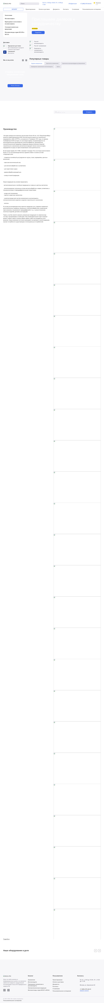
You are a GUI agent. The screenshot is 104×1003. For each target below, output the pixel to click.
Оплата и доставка (58, 982)
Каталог (30, 976)
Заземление (31, 980)
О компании (56, 988)
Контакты (55, 986)
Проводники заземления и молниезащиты (42, 66)
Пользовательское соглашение (62, 991)
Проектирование (57, 980)
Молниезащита (32, 982)
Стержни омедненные (36, 63)
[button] (89, 112)
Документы (56, 984)
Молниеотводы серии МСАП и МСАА (38, 990)
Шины (58, 66)
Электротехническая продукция (37, 988)
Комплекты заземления (52, 63)
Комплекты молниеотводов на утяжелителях (73, 63)
